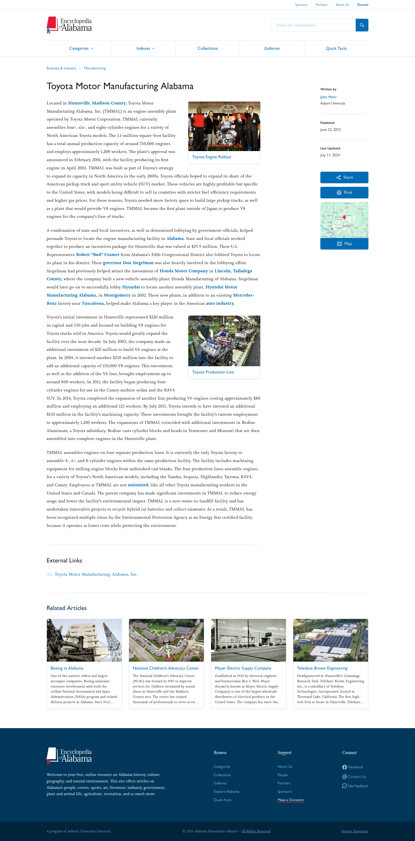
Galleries (272, 48)
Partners (321, 4)
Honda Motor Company (183, 271)
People (283, 775)
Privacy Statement (355, 831)
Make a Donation (291, 800)
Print (348, 192)
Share (348, 177)
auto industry (220, 303)
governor (112, 263)
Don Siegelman (138, 263)
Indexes (143, 48)
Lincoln (222, 271)
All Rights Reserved (256, 831)
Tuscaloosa (93, 303)
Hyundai (131, 287)
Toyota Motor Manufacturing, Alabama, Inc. (96, 574)
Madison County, (109, 103)
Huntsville (79, 103)
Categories (79, 48)
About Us (342, 4)
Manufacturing (95, 68)
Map (348, 243)
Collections (208, 48)
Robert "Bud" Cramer (98, 254)
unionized (138, 485)
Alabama (175, 238)
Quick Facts (336, 48)
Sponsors (301, 4)
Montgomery (117, 295)
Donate (362, 5)
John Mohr (328, 97)
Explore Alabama (226, 791)
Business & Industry (61, 68)
